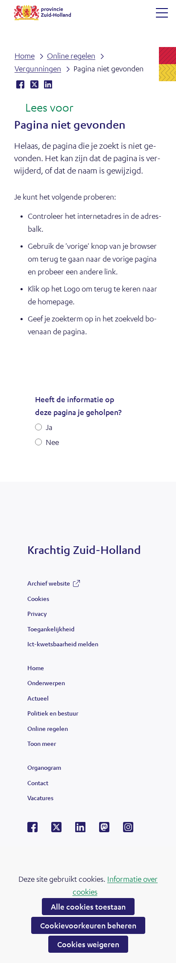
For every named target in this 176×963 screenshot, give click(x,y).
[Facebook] (32, 829)
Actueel (38, 698)
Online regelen (47, 728)
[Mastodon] (104, 829)
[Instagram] (128, 829)
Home (35, 667)
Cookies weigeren (88, 944)
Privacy (37, 613)
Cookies (38, 598)
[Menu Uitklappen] (161, 12)
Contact (37, 782)
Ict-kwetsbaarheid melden (62, 644)
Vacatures (40, 797)
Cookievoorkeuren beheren (88, 925)
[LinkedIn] (80, 829)
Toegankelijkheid (50, 629)
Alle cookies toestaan (88, 906)
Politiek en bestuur (52, 713)
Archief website (48, 585)
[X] (56, 829)
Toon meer (41, 745)
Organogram (44, 767)
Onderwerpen (46, 682)
